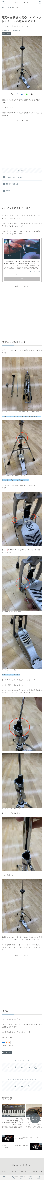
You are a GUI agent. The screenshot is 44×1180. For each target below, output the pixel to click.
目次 (19, 171)
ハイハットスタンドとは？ (14, 177)
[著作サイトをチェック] (15, 1086)
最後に (8, 191)
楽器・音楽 (8, 1052)
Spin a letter (22, 2)
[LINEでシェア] (27, 94)
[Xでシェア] (12, 94)
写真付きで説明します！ (13, 184)
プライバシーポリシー (10, 1171)
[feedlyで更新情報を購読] (22, 1086)
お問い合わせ (25, 1171)
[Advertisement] (22, 144)
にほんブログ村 (8, 1045)
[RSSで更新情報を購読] (29, 1086)
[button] (31, 94)
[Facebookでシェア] (17, 94)
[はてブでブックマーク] (22, 94)
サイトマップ (37, 1171)
